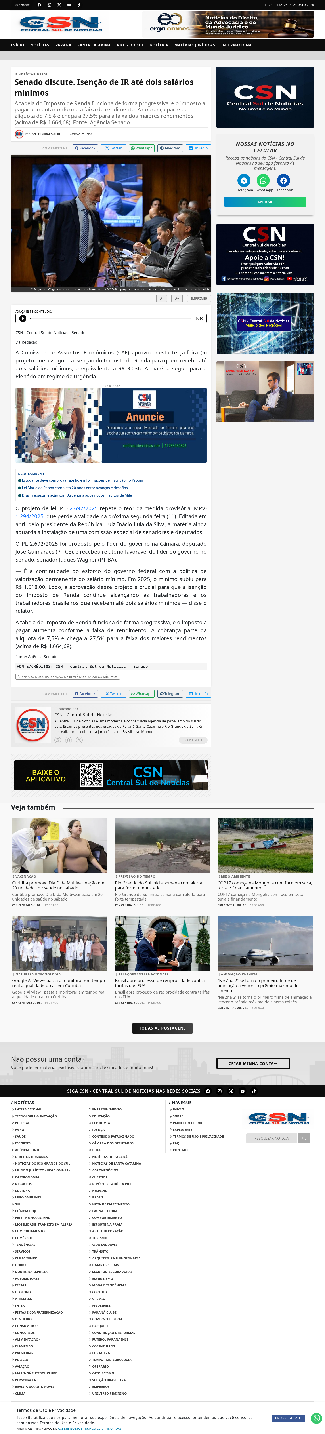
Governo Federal (107, 1319)
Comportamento (106, 1217)
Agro (19, 1129)
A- (161, 298)
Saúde (20, 1136)
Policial (22, 1123)
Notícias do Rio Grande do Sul (42, 1163)
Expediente (182, 1129)
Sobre (177, 1116)
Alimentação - (27, 1339)
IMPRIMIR (199, 298)
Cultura (22, 1190)
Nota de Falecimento (110, 1204)
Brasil (97, 1197)
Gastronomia (26, 1177)
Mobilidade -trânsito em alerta (43, 1224)
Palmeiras (23, 1353)
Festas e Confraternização (38, 1312)
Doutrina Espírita (31, 1272)
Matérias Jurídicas (194, 45)
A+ (177, 298)
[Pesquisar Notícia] (304, 1138)
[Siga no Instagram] (49, 4)
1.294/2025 (29, 516)
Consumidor (26, 1326)
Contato (180, 1150)
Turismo (99, 1238)
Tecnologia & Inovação (35, 1116)
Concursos (24, 1333)
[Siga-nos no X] (231, 1091)
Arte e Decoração (107, 1231)
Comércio (23, 1238)
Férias (20, 1285)
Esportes (22, 1143)
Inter (19, 1305)
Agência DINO (26, 1150)
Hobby (20, 1265)
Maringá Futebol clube (35, 1373)
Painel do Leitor (187, 1123)
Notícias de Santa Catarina (116, 1163)
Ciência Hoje (25, 1211)
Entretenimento (106, 1109)
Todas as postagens (162, 1028)
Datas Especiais (105, 1265)
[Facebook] (68, 740)
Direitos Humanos (31, 1157)
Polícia (21, 1360)
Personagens (26, 1380)
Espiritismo (102, 1278)
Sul (17, 1204)
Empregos (100, 1386)
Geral (96, 1150)
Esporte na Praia (106, 1224)
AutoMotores (26, 1278)
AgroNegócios (104, 1170)
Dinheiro (23, 1319)
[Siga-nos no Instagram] (220, 1091)
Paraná (63, 45)
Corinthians (103, 1346)
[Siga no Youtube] (69, 4)
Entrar (23, 4)
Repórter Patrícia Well (112, 1184)
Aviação (21, 1366)
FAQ (175, 1143)
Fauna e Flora (104, 1211)
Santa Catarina (94, 45)
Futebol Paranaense (109, 1339)
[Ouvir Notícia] (22, 318)
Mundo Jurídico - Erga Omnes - (42, 1170)
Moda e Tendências (108, 1285)
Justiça (98, 1129)
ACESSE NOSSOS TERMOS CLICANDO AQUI (89, 1428)
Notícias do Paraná (109, 1157)
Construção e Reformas (113, 1333)
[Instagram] (57, 740)
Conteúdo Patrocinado (112, 1136)
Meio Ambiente (27, 1197)
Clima (19, 1393)
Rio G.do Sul (130, 45)
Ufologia (23, 1292)
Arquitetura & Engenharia (116, 1258)
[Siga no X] (59, 4)
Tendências (24, 1245)
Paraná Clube (104, 1312)
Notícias (40, 45)
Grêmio (98, 1299)
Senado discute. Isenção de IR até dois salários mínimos (69, 676)
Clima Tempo (25, 1258)
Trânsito (99, 1251)
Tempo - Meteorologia (111, 1360)
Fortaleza (100, 1353)
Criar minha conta (251, 1063)
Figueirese (101, 1305)
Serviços (22, 1251)
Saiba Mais (193, 740)
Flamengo (23, 1346)
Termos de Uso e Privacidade (198, 1136)
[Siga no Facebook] (39, 4)
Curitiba (99, 1177)
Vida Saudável (104, 1245)
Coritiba (99, 1292)
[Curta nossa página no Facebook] (208, 1091)
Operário (100, 1366)
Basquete (100, 1326)
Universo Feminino (109, 1393)
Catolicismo (102, 1373)
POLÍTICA (159, 45)
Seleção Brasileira (108, 1380)
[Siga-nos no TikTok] (254, 1091)
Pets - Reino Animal (32, 1217)
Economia (100, 1123)
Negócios (23, 1184)
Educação (100, 1116)
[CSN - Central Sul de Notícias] (60, 24)
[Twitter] (79, 740)
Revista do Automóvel (34, 1386)
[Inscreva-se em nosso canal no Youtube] (243, 1091)
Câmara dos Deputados (112, 1143)
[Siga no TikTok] (79, 4)
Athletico (23, 1299)
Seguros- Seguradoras (111, 1272)
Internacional (237, 45)
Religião (99, 1190)
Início (17, 45)
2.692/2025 (84, 508)
